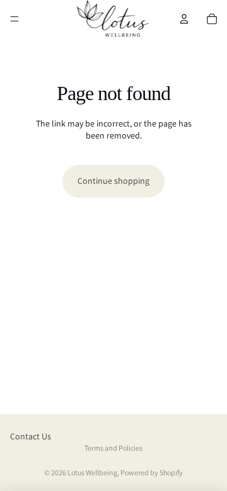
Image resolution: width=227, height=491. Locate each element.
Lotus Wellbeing (92, 472)
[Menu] (14, 18)
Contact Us (30, 436)
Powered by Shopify (151, 472)
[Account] (184, 19)
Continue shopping (113, 180)
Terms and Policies (113, 448)
